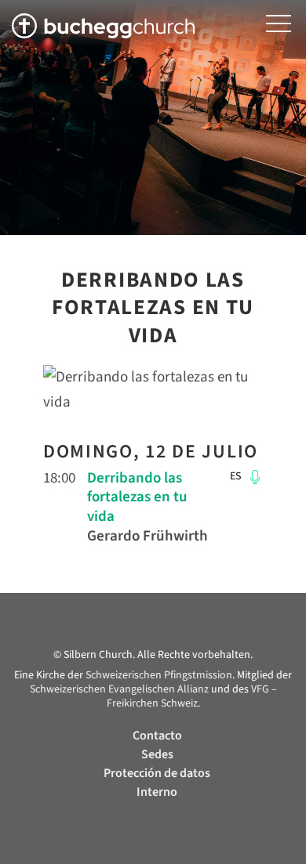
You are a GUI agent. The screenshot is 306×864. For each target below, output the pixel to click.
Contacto (157, 735)
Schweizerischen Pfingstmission (159, 675)
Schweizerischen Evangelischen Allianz (119, 689)
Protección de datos (157, 773)
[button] (278, 23)
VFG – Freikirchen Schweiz (192, 696)
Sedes (157, 754)
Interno (157, 792)
